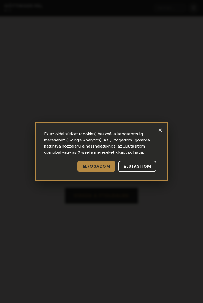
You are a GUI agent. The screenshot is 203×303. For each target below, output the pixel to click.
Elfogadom (96, 166)
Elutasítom (137, 166)
